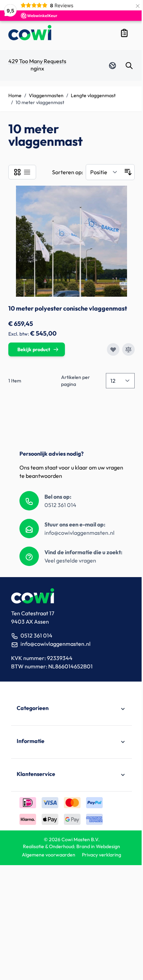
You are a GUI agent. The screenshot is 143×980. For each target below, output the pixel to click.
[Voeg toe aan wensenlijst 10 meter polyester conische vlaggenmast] (113, 349)
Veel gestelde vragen (70, 560)
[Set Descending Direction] (128, 172)
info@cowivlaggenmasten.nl (79, 532)
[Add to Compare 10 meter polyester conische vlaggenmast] (128, 349)
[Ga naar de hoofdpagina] (29, 32)
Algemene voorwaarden (48, 855)
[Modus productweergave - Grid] (17, 172)
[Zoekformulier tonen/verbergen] (129, 65)
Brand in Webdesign (98, 846)
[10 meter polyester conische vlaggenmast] (71, 241)
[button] (71, 709)
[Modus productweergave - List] (27, 172)
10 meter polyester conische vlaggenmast (67, 308)
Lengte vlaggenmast (93, 95)
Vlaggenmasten (46, 95)
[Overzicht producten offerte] (124, 33)
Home (15, 95)
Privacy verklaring (101, 855)
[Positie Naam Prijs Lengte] (104, 172)
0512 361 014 (60, 504)
